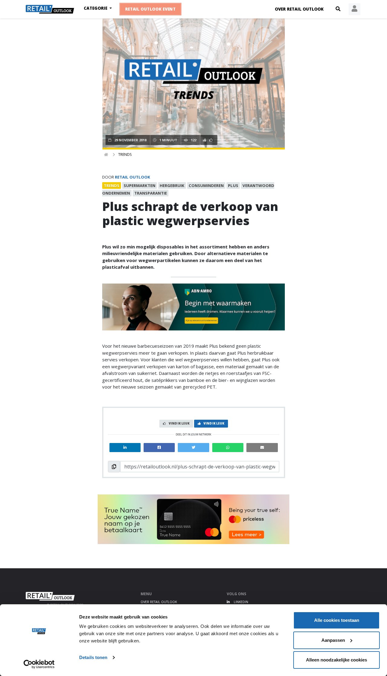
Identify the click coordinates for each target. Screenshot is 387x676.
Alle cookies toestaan (336, 620)
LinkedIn (240, 602)
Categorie (96, 8)
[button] (338, 9)
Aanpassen (333, 640)
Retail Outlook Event (150, 9)
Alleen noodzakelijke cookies (336, 659)
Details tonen (93, 657)
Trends (125, 154)
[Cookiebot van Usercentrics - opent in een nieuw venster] (39, 664)
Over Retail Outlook (299, 9)
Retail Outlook (132, 177)
